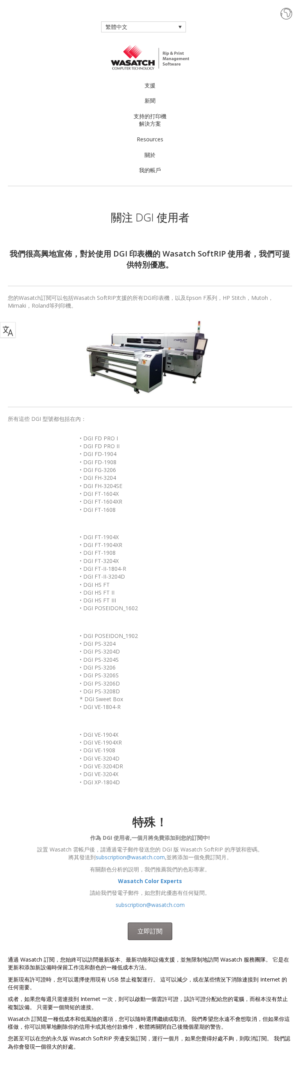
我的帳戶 (150, 170)
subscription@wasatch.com (130, 857)
